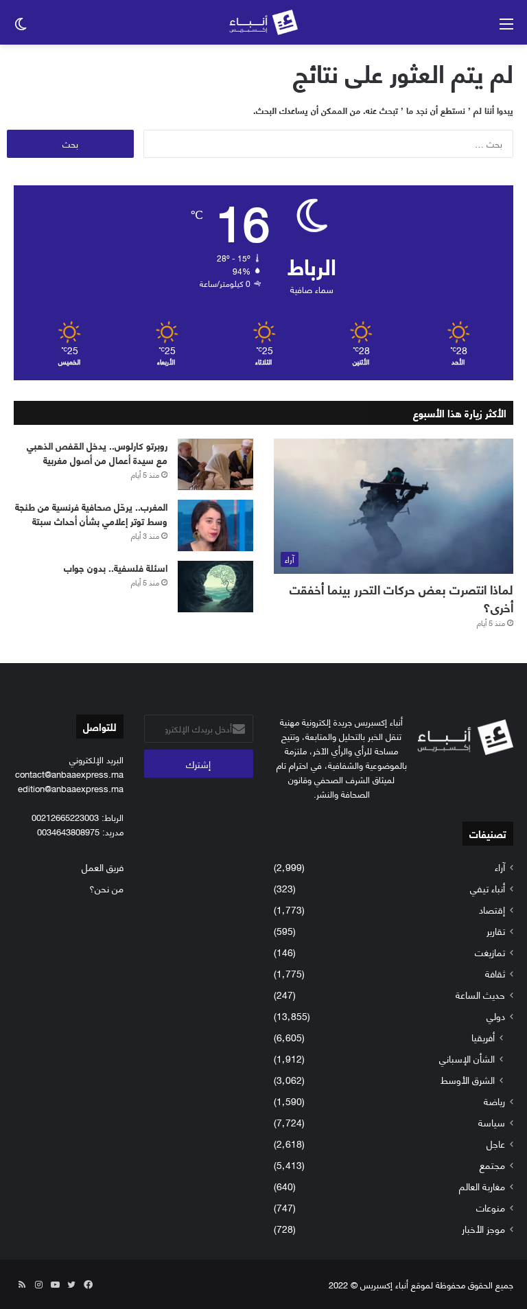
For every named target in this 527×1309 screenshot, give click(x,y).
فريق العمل (103, 866)
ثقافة (495, 973)
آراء (500, 866)
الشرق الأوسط (468, 1079)
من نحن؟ (106, 887)
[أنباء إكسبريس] (263, 22)
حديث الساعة (480, 994)
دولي (496, 1015)
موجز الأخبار (483, 1228)
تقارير (496, 930)
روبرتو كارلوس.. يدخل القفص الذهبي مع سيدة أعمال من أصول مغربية (97, 452)
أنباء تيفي (487, 888)
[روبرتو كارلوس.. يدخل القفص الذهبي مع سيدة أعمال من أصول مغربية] (215, 464)
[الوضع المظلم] (20, 27)
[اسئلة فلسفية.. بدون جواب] (215, 586)
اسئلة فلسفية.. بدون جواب (115, 567)
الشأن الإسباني (467, 1058)
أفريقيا (483, 1037)
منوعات (490, 1207)
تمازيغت (490, 952)
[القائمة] (506, 27)
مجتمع (492, 1164)
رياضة (494, 1100)
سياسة (491, 1122)
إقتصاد (492, 909)
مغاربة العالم (482, 1186)
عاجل (496, 1143)
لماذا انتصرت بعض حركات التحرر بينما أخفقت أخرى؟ (401, 597)
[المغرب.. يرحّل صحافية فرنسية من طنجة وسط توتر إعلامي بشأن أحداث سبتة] (215, 525)
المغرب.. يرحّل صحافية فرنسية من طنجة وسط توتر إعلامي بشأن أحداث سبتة (91, 513)
